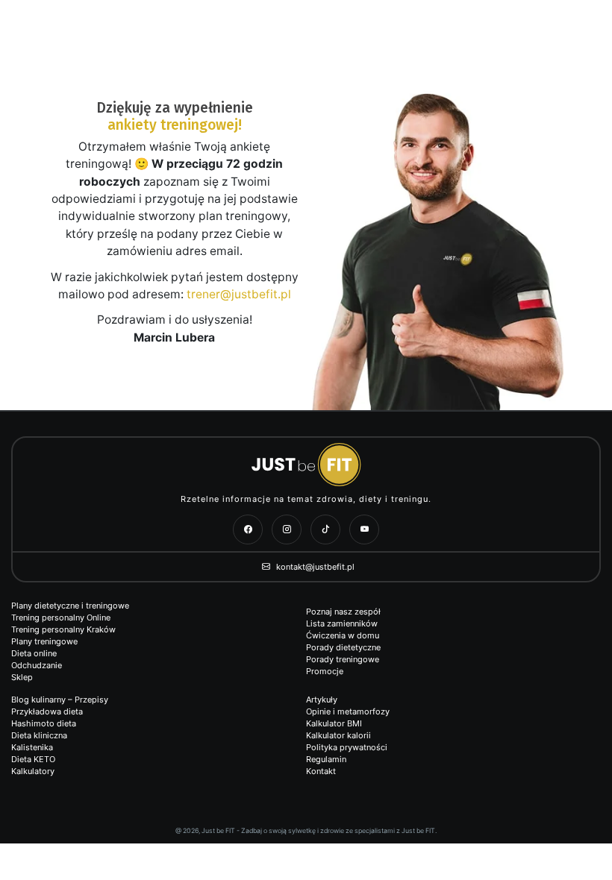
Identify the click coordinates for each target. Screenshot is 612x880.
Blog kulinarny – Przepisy (59, 699)
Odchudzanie (36, 665)
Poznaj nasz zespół (343, 611)
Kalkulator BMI (334, 723)
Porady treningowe (342, 659)
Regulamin (326, 759)
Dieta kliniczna (39, 735)
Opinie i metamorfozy (348, 711)
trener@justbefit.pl (239, 294)
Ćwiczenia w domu (342, 635)
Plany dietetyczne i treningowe (70, 605)
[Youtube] (364, 529)
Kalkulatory (32, 771)
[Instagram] (287, 529)
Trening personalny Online (60, 617)
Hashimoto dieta (43, 723)
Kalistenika (32, 747)
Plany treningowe (44, 641)
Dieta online (34, 653)
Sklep (22, 677)
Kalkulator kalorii (338, 735)
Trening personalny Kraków (63, 629)
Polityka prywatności (346, 747)
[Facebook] (248, 529)
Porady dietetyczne (343, 647)
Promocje (324, 671)
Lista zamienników (342, 623)
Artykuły (321, 699)
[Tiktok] (325, 529)
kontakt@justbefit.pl (314, 567)
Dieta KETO (33, 759)
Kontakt (321, 771)
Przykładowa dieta (47, 711)
